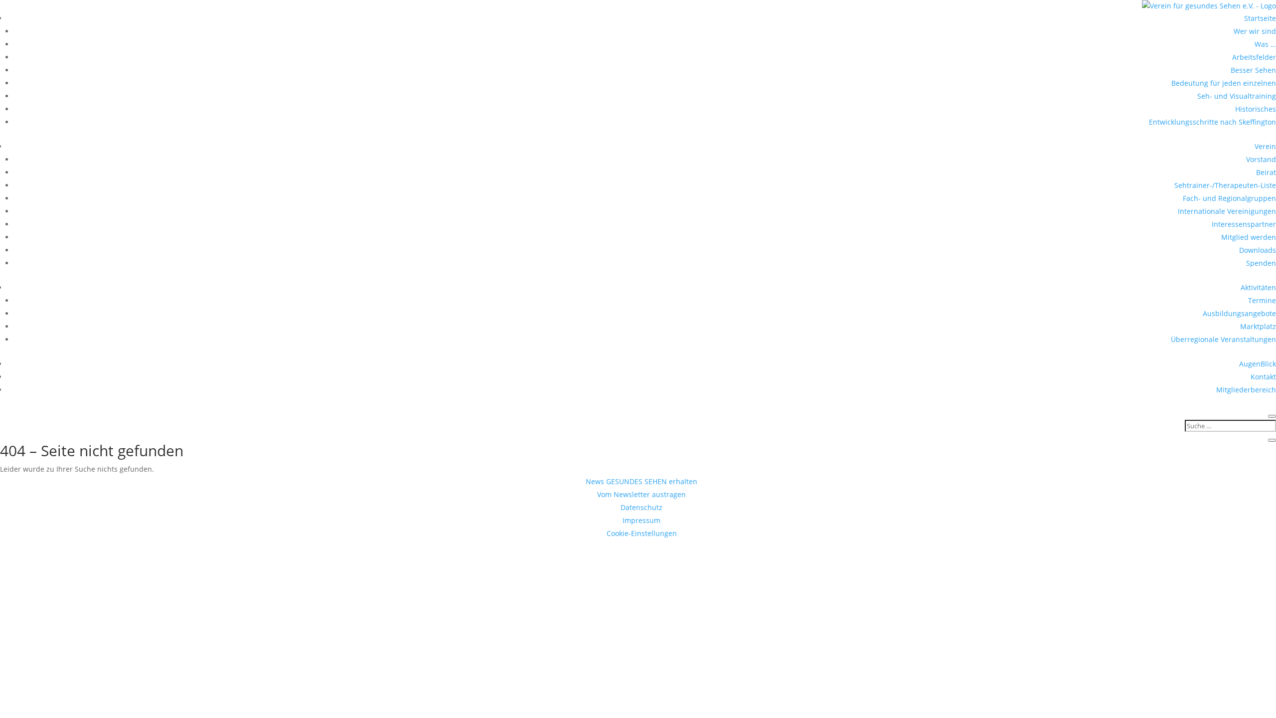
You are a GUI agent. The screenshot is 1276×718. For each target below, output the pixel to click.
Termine (1262, 300)
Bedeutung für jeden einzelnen (1223, 83)
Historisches (1255, 109)
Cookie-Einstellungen (642, 533)
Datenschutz (641, 507)
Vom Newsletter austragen (641, 494)
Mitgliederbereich (1246, 389)
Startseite (1260, 18)
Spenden (1261, 263)
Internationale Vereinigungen (1227, 211)
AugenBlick (1257, 363)
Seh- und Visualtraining (1236, 96)
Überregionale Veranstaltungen (1223, 339)
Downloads (1257, 250)
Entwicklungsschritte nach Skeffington (1212, 122)
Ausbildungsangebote (1239, 313)
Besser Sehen (1253, 70)
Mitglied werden (1248, 237)
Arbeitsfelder (1254, 57)
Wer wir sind (1255, 31)
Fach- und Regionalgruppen (1229, 198)
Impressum (641, 520)
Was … (1265, 44)
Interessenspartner (1244, 224)
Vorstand (1261, 159)
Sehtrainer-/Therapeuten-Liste (1225, 185)
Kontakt (1263, 376)
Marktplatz (1258, 326)
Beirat (1266, 172)
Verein (1265, 146)
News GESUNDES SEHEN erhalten (641, 481)
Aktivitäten (1258, 287)
